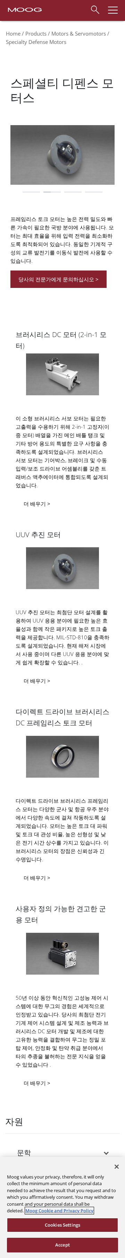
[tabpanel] (62, 158)
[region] (62, 1207)
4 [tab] (93, 192)
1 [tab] (31, 192)
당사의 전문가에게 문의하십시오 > (58, 279)
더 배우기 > (37, 503)
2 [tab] (52, 192)
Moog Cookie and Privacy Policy (59, 1210)
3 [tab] (73, 192)
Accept (62, 1245)
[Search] (94, 8)
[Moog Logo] (24, 9)
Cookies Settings (62, 1225)
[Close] (116, 1166)
